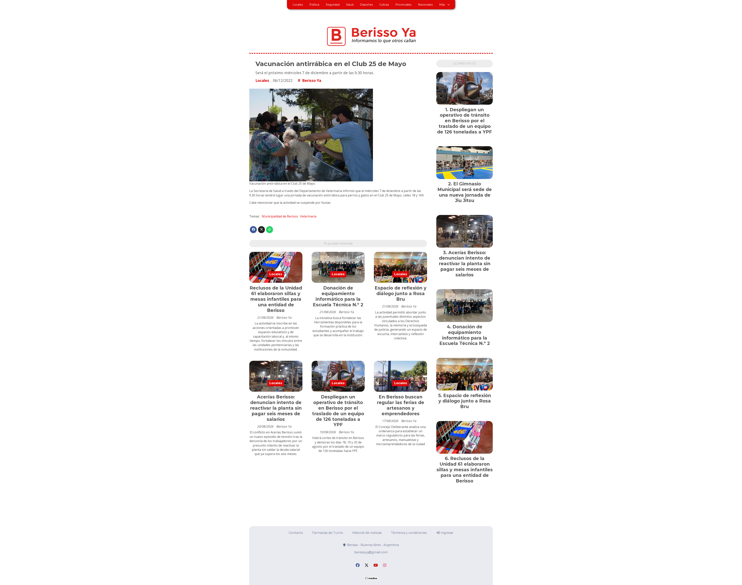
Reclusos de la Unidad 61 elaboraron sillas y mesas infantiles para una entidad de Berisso (276, 299)
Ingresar (447, 533)
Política (314, 4)
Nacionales (425, 4)
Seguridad (333, 4)
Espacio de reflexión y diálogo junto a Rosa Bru (400, 293)
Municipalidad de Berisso (280, 216)
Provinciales (403, 4)
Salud (349, 4)
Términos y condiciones (409, 533)
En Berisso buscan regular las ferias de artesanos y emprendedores (400, 405)
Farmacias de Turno (327, 533)
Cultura (384, 4)
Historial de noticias (367, 533)
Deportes (366, 4)
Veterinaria (308, 216)
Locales (298, 4)
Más (442, 4)
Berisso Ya (311, 80)
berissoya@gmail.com (371, 552)
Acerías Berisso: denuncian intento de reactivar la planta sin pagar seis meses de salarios (276, 408)
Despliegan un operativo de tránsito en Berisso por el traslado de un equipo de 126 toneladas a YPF (338, 410)
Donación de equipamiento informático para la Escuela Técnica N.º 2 (338, 296)
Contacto (296, 533)
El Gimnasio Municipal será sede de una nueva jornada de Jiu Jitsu (464, 192)
